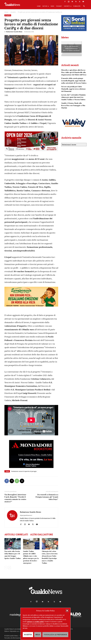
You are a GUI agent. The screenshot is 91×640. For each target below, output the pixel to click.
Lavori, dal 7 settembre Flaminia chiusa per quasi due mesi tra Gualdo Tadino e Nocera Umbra (73, 97)
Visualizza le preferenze (55, 635)
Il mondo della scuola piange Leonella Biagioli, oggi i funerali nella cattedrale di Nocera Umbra (73, 80)
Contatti (67, 6)
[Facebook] (65, 1)
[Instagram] (68, 1)
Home (39, 6)
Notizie (45, 6)
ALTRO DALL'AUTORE (41, 534)
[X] (79, 1)
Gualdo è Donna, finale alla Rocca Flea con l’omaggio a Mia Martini (73, 105)
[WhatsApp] (17, 481)
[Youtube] (83, 1)
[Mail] (72, 1)
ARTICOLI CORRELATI (16, 534)
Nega (37, 635)
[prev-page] (5, 567)
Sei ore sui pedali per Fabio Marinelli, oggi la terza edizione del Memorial (73, 88)
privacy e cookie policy (35, 622)
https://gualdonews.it (26, 515)
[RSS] (76, 1)
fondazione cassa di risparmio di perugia (24, 471)
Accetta (28, 635)
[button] (67, 611)
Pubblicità (76, 6)
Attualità (13, 12)
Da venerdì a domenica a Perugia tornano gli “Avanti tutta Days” (47, 496)
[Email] (22, 481)
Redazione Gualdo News (14, 32)
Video (52, 6)
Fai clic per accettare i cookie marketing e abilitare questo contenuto (71, 48)
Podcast (59, 6)
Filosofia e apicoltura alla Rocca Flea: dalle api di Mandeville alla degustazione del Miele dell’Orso (73, 72)
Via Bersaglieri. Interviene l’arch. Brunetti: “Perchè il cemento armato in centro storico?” (15, 498)
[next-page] (9, 567)
